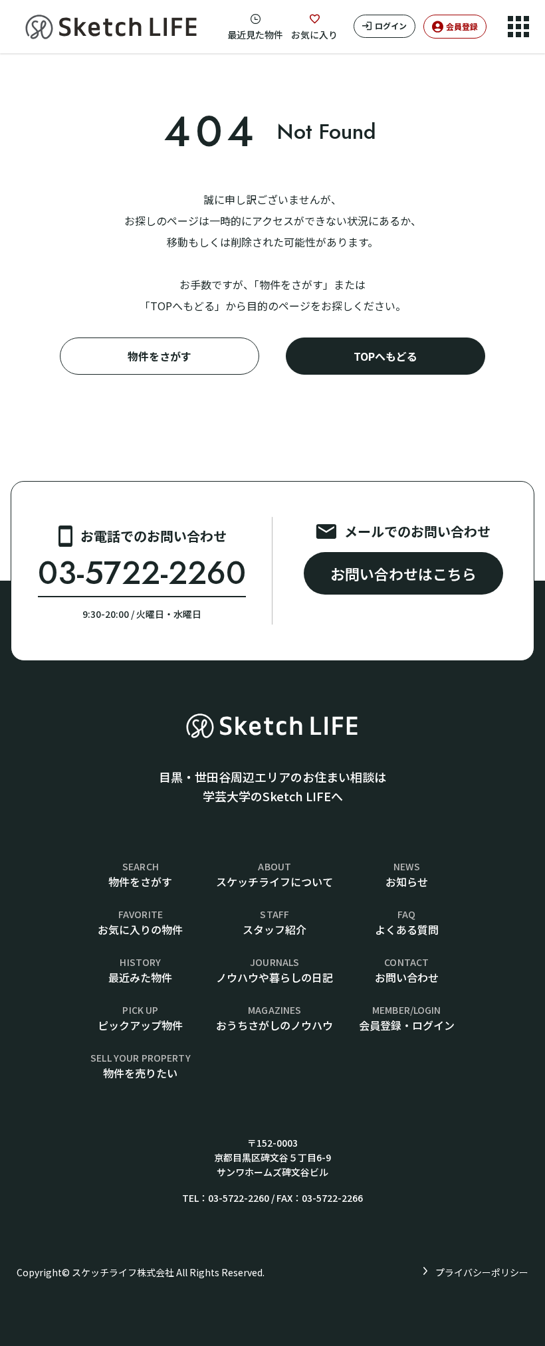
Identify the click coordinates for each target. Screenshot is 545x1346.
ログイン (391, 25)
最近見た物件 (255, 34)
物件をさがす (159, 356)
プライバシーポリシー (481, 1272)
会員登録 (462, 26)
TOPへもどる (385, 356)
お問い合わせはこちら (403, 573)
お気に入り (314, 34)
